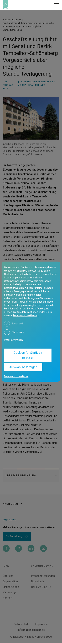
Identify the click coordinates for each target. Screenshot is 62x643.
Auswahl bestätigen (23, 367)
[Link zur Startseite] (15, 4)
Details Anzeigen (13, 340)
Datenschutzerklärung (25, 315)
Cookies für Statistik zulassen (28, 355)
